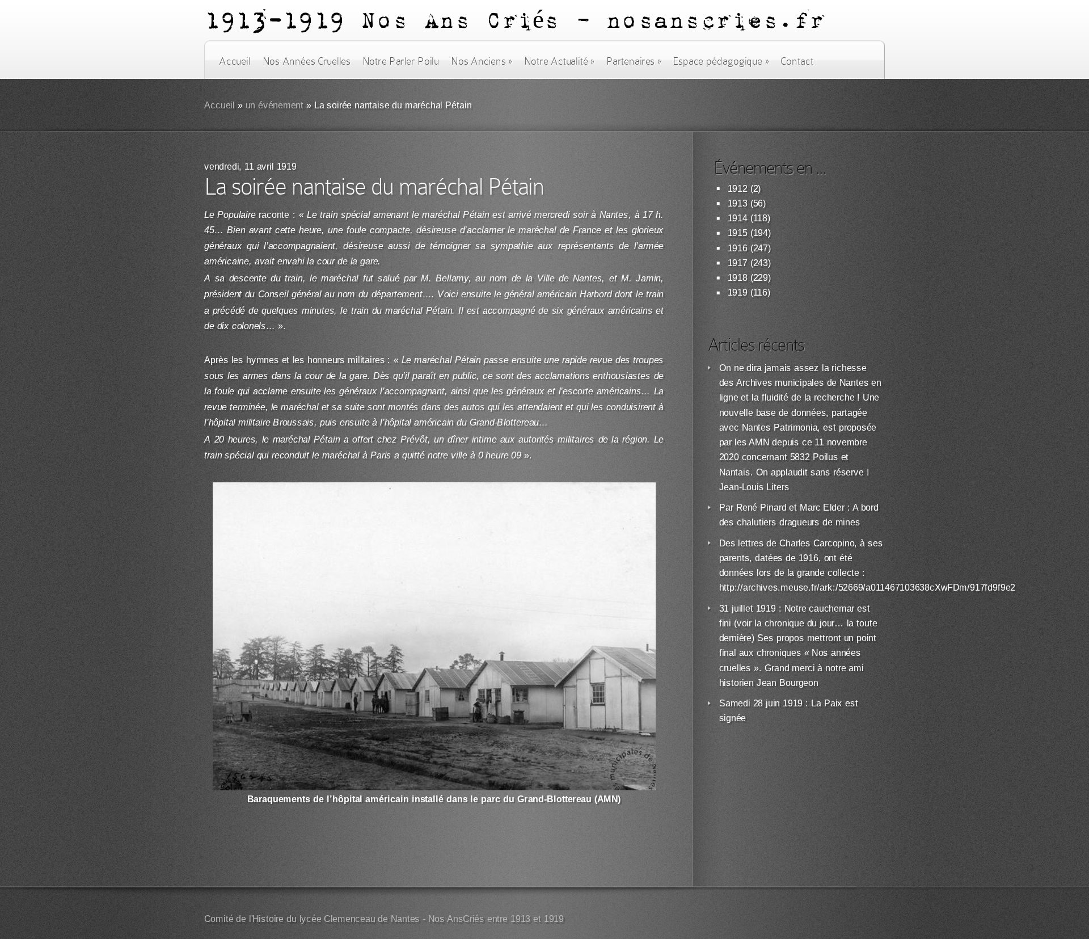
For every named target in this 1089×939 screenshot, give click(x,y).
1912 (738, 188)
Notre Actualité (559, 61)
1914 (738, 218)
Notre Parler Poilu (400, 61)
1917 (738, 263)
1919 (738, 292)
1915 (738, 233)
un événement (275, 105)
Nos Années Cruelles (307, 61)
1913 (738, 203)
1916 (738, 248)
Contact (796, 61)
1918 (738, 277)
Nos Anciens (481, 61)
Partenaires (633, 61)
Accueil (234, 61)
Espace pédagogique (721, 61)
